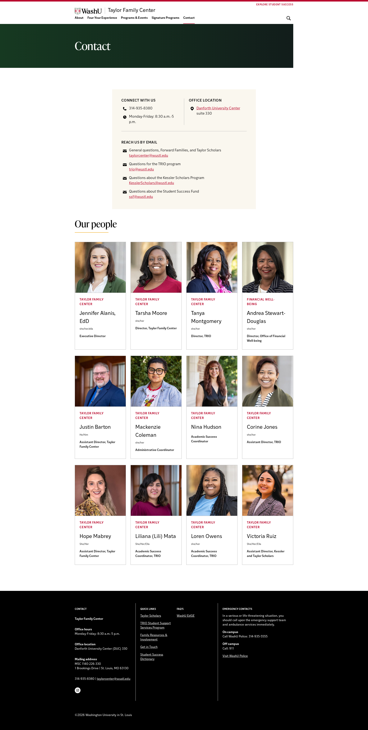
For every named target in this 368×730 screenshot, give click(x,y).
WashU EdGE (186, 616)
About (79, 18)
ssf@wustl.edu (141, 197)
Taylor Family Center (92, 302)
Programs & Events (134, 18)
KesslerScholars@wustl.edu (151, 183)
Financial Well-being (261, 302)
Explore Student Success (274, 4)
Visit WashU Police (235, 656)
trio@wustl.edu (141, 170)
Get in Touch (149, 647)
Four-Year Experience (102, 18)
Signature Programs (165, 18)
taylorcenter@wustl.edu (148, 156)
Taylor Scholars (150, 616)
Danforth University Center (218, 108)
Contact (189, 18)
